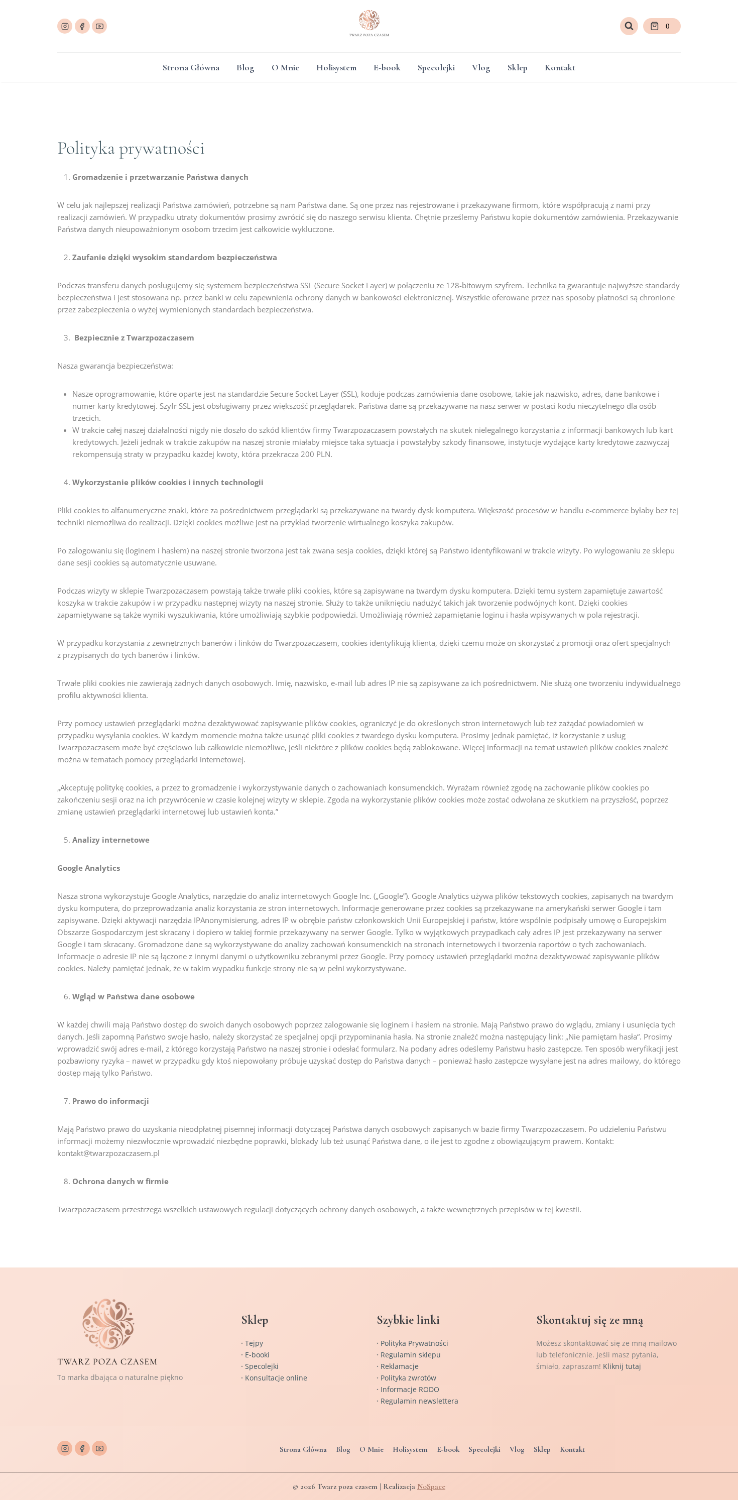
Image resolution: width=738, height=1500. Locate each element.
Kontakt (560, 67)
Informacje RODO (410, 1389)
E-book (387, 67)
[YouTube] (99, 26)
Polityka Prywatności (414, 1343)
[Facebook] (82, 26)
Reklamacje (400, 1366)
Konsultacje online (276, 1377)
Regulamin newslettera (419, 1401)
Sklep (518, 67)
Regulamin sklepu (411, 1354)
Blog (245, 67)
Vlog (481, 67)
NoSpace (431, 1486)
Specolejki (436, 67)
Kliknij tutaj (622, 1366)
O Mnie (285, 67)
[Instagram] (64, 26)
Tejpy (254, 1343)
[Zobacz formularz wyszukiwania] (629, 26)
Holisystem (336, 67)
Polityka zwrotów (408, 1377)
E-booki (257, 1354)
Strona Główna (191, 67)
